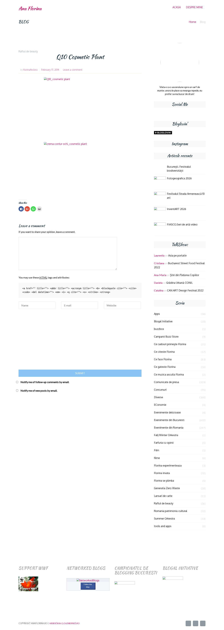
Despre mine (194, 7)
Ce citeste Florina (164, 351)
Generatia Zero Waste (167, 488)
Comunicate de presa (166, 382)
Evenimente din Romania (168, 427)
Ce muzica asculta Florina (169, 374)
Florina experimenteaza (168, 465)
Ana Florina (30, 8)
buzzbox (159, 329)
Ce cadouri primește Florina (170, 344)
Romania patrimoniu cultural (170, 511)
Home (192, 21)
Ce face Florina (163, 359)
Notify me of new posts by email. (38, 390)
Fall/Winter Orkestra (166, 435)
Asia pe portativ (177, 255)
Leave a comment (72, 69)
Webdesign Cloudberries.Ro (64, 623)
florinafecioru (30, 69)
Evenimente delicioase (167, 412)
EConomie (160, 404)
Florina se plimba (164, 480)
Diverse (158, 397)
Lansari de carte (163, 495)
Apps (157, 313)
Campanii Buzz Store (166, 336)
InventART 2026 (176, 209)
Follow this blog (88, 585)
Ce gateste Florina (164, 366)
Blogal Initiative (163, 321)
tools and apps (162, 526)
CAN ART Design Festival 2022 (185, 290)
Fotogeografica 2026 (179, 178)
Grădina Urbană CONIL (179, 282)
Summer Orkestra (164, 518)
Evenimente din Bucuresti (169, 420)
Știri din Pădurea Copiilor (184, 275)
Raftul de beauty (28, 51)
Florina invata (162, 473)
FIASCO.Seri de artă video (182, 224)
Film (156, 450)
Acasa (177, 7)
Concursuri (160, 389)
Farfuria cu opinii (163, 442)
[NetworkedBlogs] (88, 580)
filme (157, 458)
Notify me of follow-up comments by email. (44, 382)
